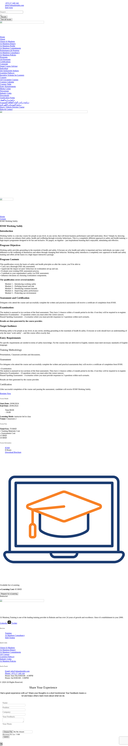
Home (2, 217)
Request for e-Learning (9, 594)
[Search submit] (1, 15)
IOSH (7, 448)
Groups (3, 219)
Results (3, 17)
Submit (6, 737)
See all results (6, 20)
